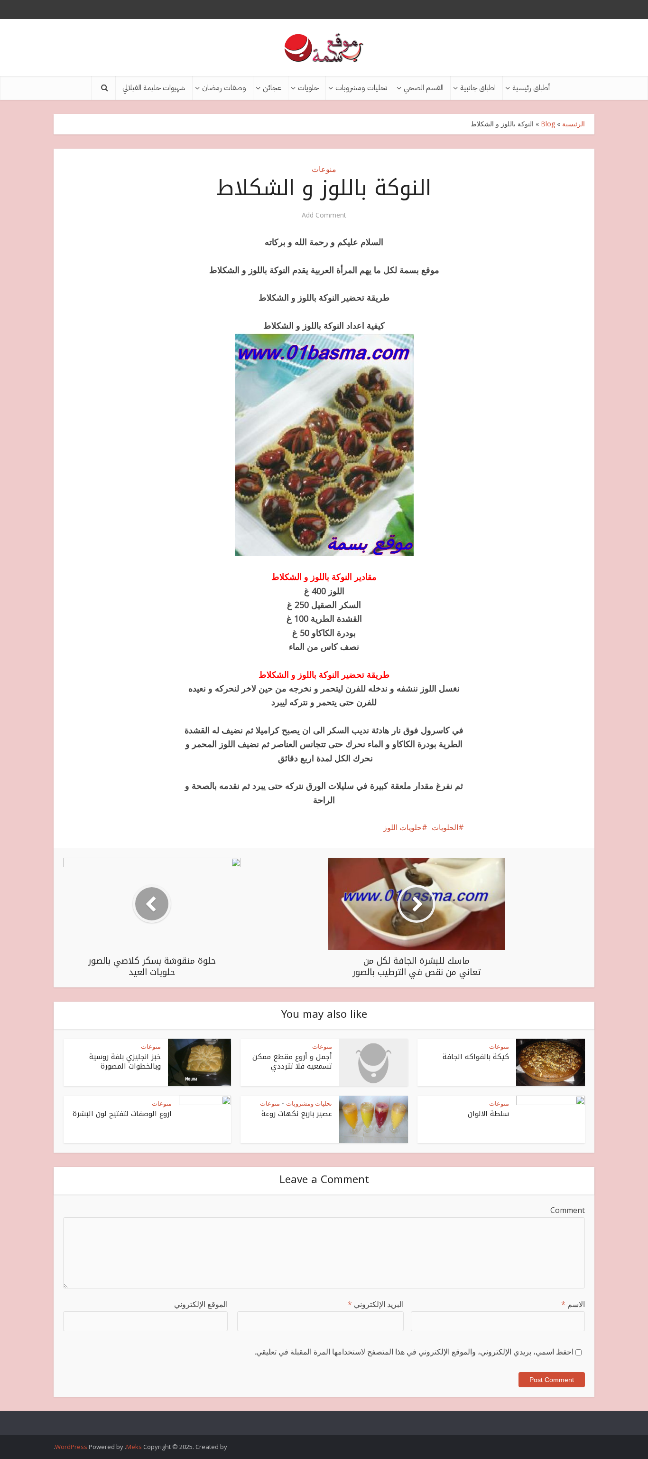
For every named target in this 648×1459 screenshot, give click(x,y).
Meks (134, 1446)
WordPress (71, 1446)
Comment (567, 1210)
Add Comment (324, 215)
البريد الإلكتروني (376, 1304)
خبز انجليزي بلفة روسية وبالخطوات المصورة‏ (125, 1061)
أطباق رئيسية (531, 88)
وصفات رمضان (224, 88)
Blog (548, 123)
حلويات (308, 88)
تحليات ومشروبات (361, 88)
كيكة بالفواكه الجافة (476, 1056)
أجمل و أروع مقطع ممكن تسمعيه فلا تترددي (292, 1061)
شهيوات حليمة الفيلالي (153, 88)
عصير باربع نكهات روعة (296, 1113)
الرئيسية (573, 123)
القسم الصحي (424, 88)
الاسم (573, 1304)
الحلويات (445, 827)
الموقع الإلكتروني (201, 1304)
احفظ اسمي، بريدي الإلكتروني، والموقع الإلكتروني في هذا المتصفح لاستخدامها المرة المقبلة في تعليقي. (414, 1351)
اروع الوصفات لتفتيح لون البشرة (122, 1113)
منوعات (324, 169)
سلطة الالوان (488, 1113)
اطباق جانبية (478, 88)
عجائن (272, 88)
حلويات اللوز (402, 827)
